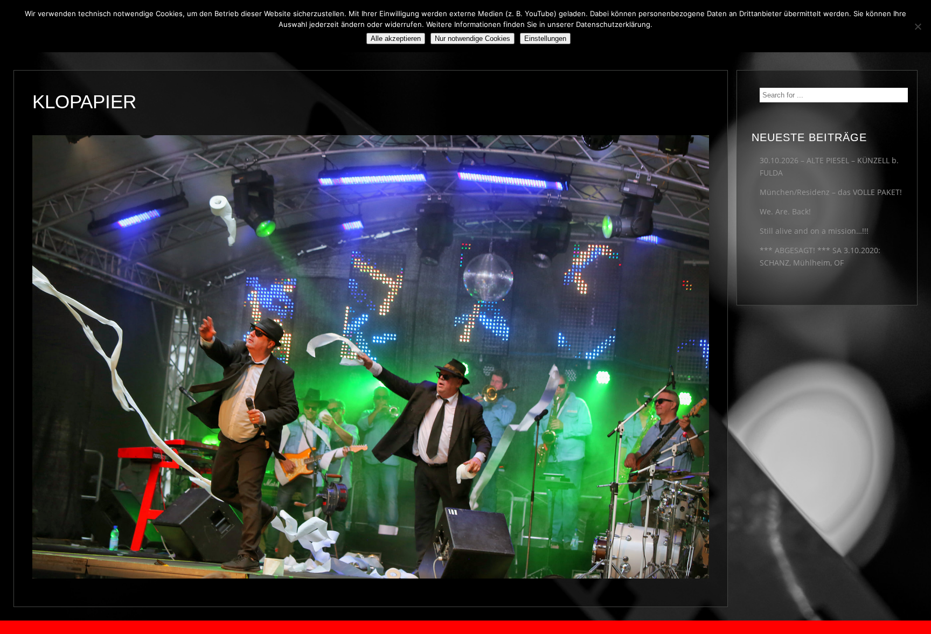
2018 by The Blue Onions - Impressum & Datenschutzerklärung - (465, 627)
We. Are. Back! (785, 211)
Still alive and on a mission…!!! (814, 231)
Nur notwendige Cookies (472, 38)
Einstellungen (545, 38)
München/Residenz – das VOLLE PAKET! (831, 192)
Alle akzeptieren (396, 38)
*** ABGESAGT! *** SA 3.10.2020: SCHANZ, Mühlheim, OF (820, 256)
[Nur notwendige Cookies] (917, 26)
